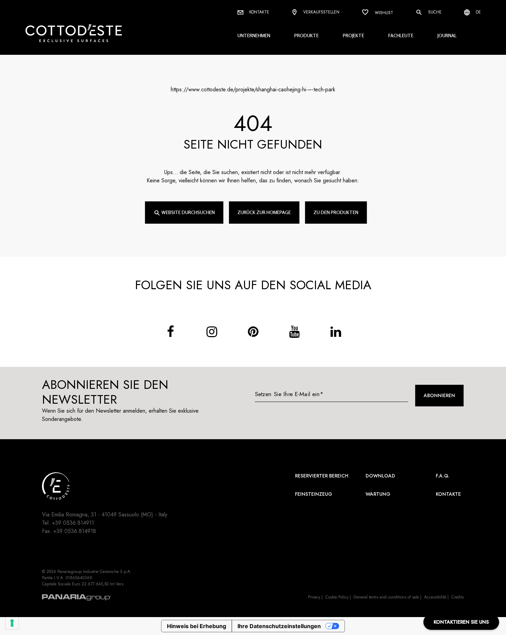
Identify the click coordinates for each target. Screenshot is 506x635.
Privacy (314, 597)
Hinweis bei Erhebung (196, 626)
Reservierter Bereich (321, 475)
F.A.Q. (443, 475)
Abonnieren (439, 395)
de (477, 12)
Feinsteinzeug (313, 494)
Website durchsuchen (187, 212)
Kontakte (258, 12)
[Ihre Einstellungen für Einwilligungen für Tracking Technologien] (12, 622)
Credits (457, 597)
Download (380, 475)
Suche (434, 12)
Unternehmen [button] (254, 35)
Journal (447, 35)
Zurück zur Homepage (264, 212)
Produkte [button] (306, 35)
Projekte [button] (353, 35)
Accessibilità (435, 597)
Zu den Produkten (336, 212)
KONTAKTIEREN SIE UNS (461, 621)
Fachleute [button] (400, 35)
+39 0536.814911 (73, 523)
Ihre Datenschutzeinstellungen (279, 626)
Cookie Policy (336, 597)
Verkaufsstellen (320, 12)
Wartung (378, 494)
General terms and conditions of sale (386, 597)
